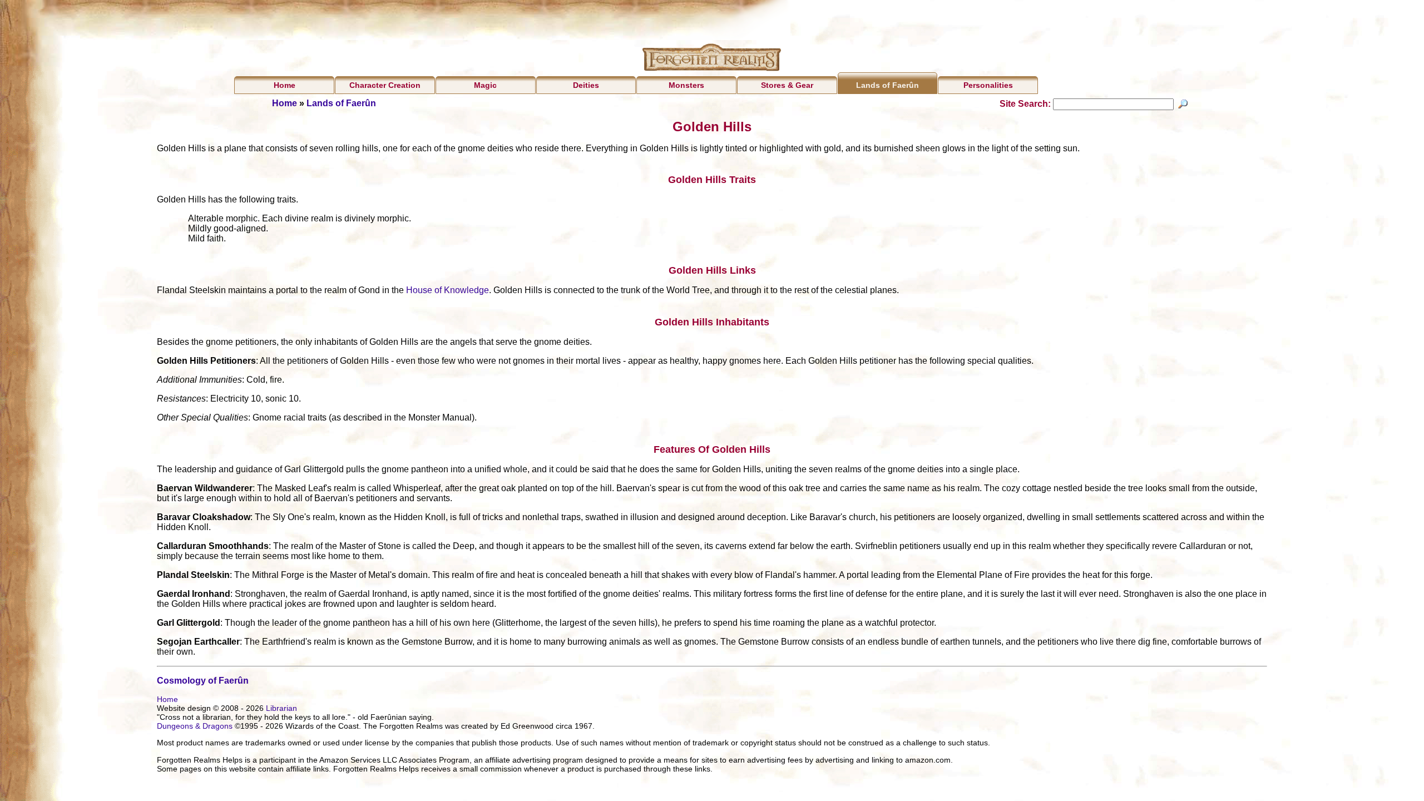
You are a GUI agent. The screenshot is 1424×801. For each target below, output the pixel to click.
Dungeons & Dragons (195, 725)
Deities (586, 85)
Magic (485, 85)
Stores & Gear (787, 85)
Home (284, 85)
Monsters (686, 85)
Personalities (988, 85)
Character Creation (385, 85)
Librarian (281, 708)
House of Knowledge (447, 290)
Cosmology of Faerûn (203, 680)
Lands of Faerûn (887, 85)
